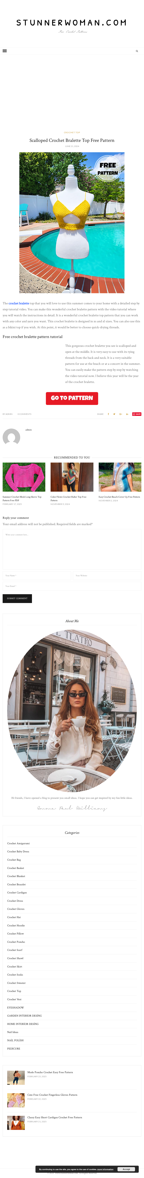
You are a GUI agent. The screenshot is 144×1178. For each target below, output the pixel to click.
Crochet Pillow (15, 934)
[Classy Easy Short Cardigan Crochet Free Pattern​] (16, 1123)
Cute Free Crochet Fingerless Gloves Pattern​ (52, 1095)
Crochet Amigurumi (18, 843)
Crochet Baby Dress (18, 851)
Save (138, 414)
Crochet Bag (14, 860)
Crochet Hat (14, 917)
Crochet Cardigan (17, 892)
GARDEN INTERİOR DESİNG (24, 1016)
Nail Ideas (12, 1032)
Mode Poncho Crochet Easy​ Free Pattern (50, 1072)
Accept (126, 1169)
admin (7, 414)
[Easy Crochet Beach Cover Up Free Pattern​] (120, 477)
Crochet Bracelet (16, 884)
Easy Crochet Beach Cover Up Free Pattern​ (119, 497)
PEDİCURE (13, 1049)
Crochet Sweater (16, 983)
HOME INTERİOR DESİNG (23, 1024)
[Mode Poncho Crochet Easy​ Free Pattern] (16, 1078)
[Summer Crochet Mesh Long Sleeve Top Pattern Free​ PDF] (24, 477)
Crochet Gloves (15, 909)
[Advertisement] (72, 97)
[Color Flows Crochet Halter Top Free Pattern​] (72, 477)
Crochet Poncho (16, 942)
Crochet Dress (15, 901)
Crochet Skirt (14, 966)
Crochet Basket (15, 868)
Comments (24, 414)
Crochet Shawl (15, 958)
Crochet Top (72, 132)
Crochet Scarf (14, 950)
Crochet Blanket (16, 876)
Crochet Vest (14, 999)
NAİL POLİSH (15, 1040)
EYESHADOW (15, 1008)
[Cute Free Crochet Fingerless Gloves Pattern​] (16, 1100)
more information (105, 1169)
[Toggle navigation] (5, 51)
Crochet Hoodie (16, 925)
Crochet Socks (15, 975)
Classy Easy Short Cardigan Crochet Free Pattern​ (54, 1117)
